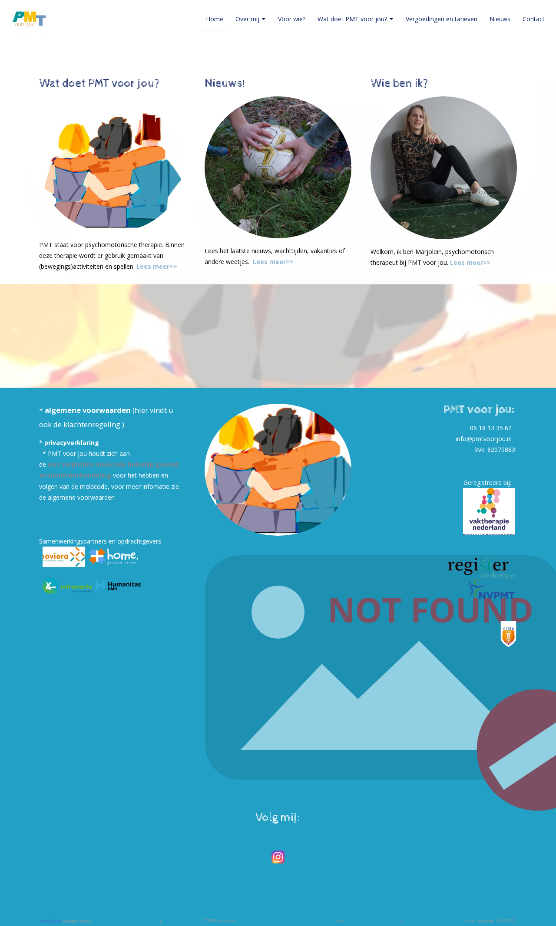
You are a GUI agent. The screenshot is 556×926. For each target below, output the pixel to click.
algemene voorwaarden (88, 410)
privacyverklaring (71, 442)
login (339, 921)
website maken (76, 921)
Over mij (247, 19)
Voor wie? (291, 19)
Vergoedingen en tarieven (441, 19)
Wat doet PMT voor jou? (352, 19)
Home (214, 19)
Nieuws (500, 19)
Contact (534, 19)
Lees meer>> (156, 266)
